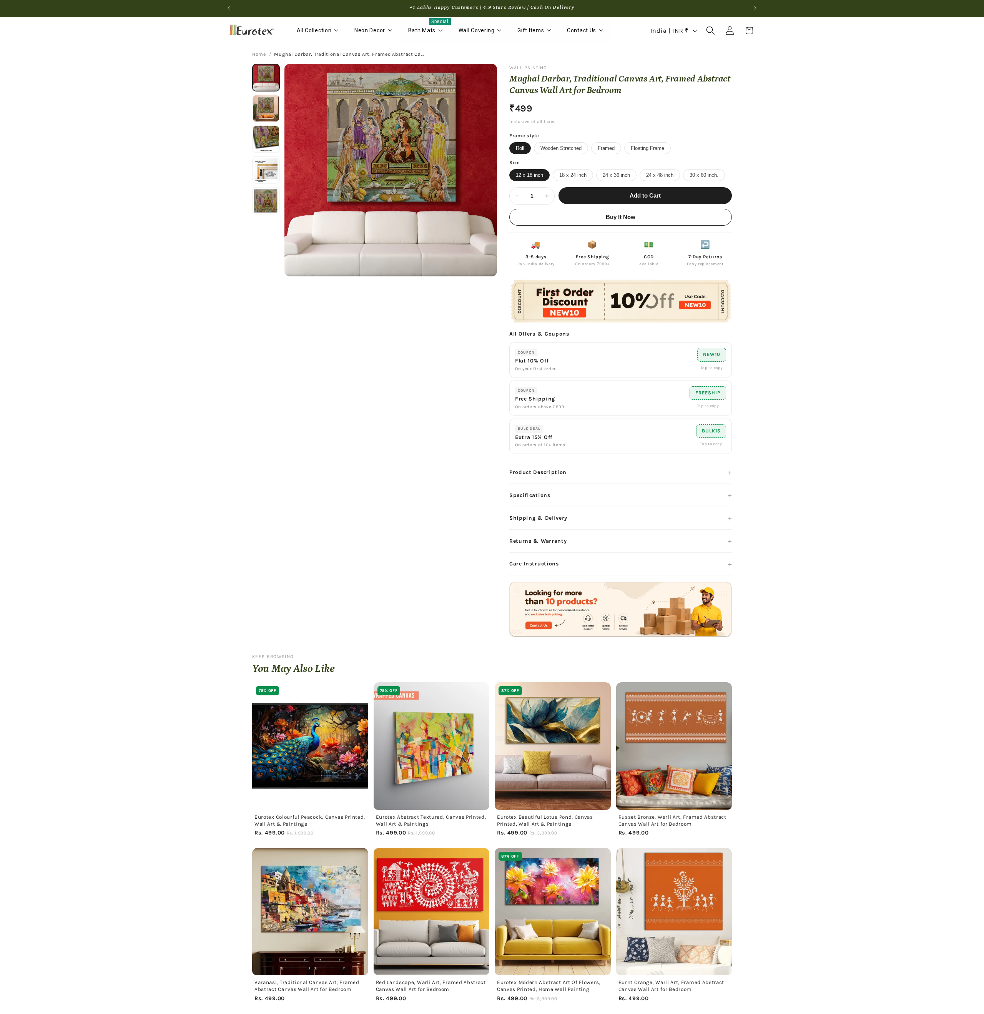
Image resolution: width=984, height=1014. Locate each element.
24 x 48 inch (659, 175)
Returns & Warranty (538, 541)
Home (259, 54)
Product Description (538, 472)
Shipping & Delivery (538, 518)
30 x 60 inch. (704, 175)
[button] (710, 30)
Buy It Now (620, 217)
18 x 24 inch (573, 175)
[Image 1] (266, 77)
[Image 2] (266, 108)
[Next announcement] (755, 8)
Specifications (529, 495)
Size (514, 162)
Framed (606, 148)
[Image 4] (266, 170)
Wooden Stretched (561, 148)
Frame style (524, 135)
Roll (520, 148)
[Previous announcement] (228, 8)
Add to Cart (645, 196)
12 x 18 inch (529, 175)
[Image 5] (266, 200)
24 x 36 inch (616, 175)
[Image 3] (266, 139)
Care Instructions (534, 563)
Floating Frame (647, 148)
